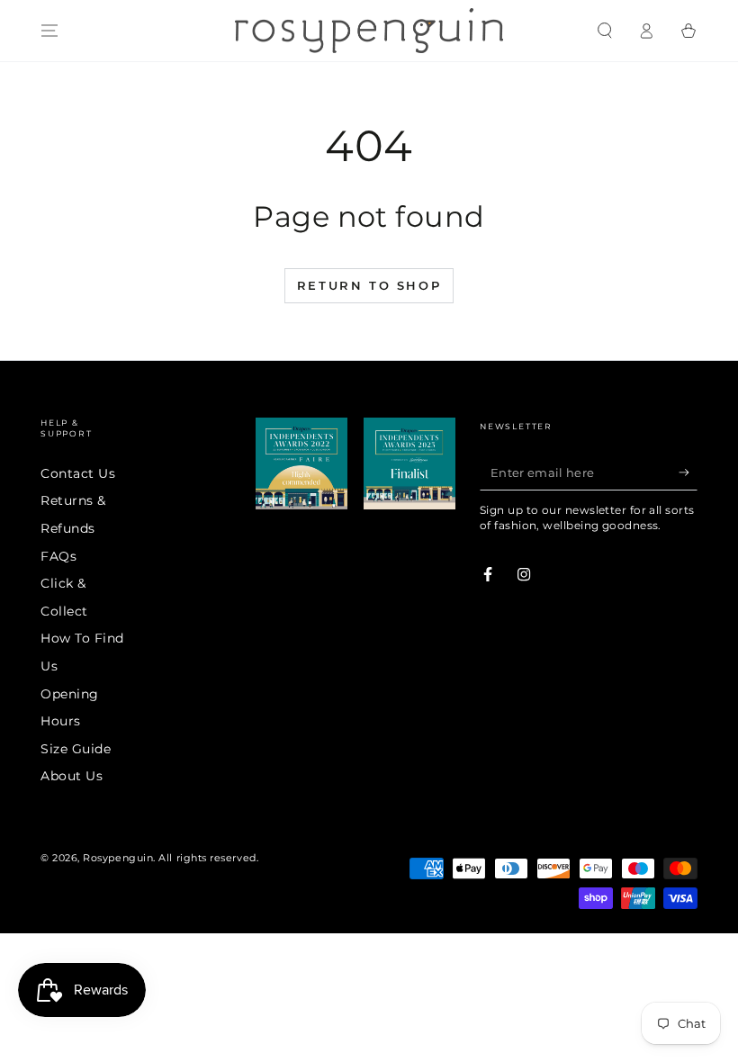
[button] (604, 31)
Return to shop (369, 285)
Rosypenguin (118, 858)
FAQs (58, 556)
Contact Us (77, 473)
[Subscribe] (688, 472)
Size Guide (75, 749)
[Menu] (50, 31)
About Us (71, 776)
